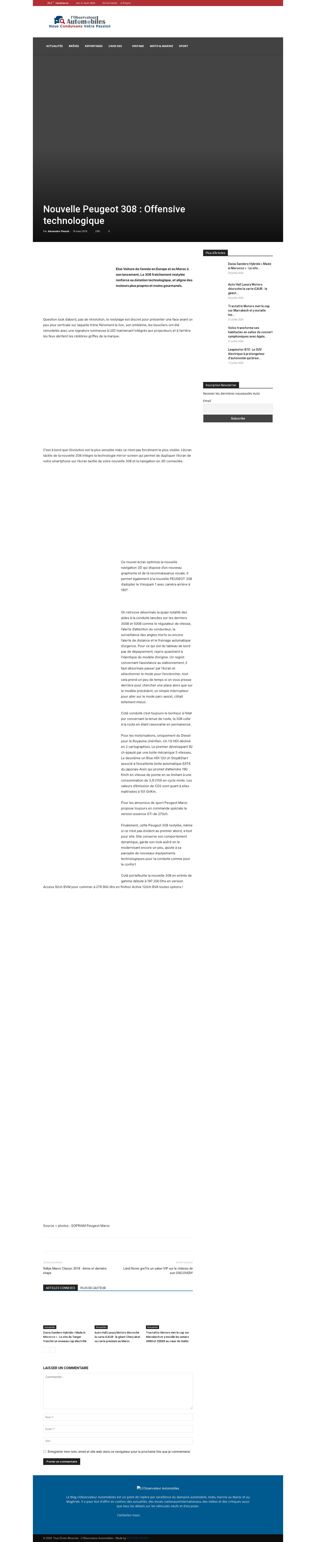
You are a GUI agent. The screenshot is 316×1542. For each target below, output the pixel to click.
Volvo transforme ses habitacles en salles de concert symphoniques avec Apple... (250, 332)
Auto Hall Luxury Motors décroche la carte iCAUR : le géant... (247, 289)
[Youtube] (269, 3)
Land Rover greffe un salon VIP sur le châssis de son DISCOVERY (158, 1271)
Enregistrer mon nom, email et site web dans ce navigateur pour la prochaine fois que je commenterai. (119, 1451)
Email (207, 401)
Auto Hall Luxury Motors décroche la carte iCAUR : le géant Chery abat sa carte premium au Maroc (117, 1337)
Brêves (74, 46)
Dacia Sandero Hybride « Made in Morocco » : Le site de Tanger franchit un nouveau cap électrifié (64, 1337)
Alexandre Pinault (58, 231)
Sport (183, 46)
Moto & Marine (161, 46)
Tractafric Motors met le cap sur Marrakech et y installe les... (249, 310)
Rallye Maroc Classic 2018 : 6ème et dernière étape (75, 1271)
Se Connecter (110, 3)
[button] (267, 46)
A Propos (126, 3)
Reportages (94, 46)
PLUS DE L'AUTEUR (93, 1288)
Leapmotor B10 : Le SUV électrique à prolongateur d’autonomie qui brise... (246, 354)
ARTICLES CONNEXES (60, 1288)
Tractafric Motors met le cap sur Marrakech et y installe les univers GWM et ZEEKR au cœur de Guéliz (167, 1337)
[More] (87, 254)
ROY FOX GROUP (137, 1538)
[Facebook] (262, 3)
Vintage (138, 46)
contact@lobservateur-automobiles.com (170, 1515)
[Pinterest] (67, 254)
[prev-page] (46, 1349)
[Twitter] (57, 254)
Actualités (54, 46)
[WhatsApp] (77, 254)
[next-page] (52, 1349)
